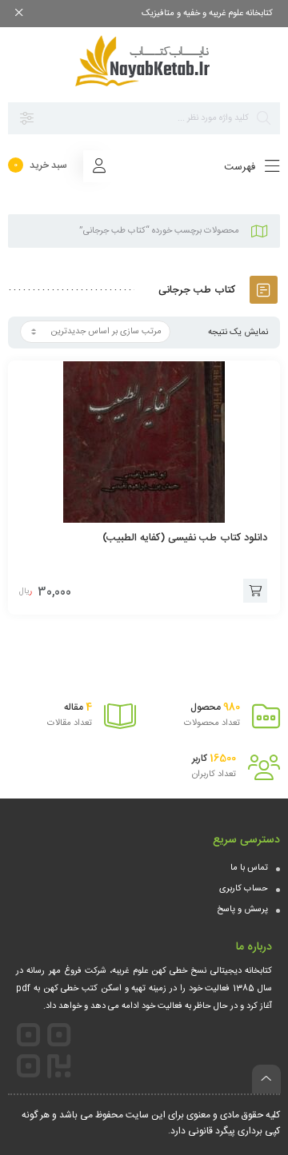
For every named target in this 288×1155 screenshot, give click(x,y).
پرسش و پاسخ (242, 909)
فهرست (241, 167)
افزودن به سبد (255, 591)
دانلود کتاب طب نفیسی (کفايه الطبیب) (184, 538)
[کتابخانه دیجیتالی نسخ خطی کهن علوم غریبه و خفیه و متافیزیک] (144, 60)
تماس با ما (249, 868)
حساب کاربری (243, 889)
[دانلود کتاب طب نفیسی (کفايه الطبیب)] (144, 442)
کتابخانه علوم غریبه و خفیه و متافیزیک (207, 13)
